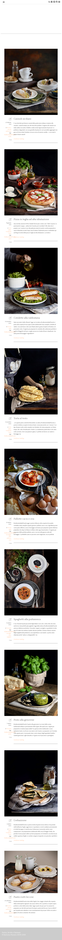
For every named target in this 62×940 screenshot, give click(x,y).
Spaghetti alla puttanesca (27, 619)
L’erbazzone (20, 820)
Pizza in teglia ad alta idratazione (31, 219)
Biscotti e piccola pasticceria (8, 129)
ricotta (9, 136)
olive (10, 635)
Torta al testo (21, 418)
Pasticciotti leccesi (24, 897)
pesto (9, 734)
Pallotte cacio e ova (24, 519)
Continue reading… (19, 139)
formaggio (8, 534)
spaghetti (9, 637)
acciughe (9, 633)
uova (10, 540)
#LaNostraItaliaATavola (9, 134)
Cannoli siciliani (22, 119)
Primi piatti (8, 628)
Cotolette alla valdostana (27, 318)
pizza (10, 238)
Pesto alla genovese (24, 720)
